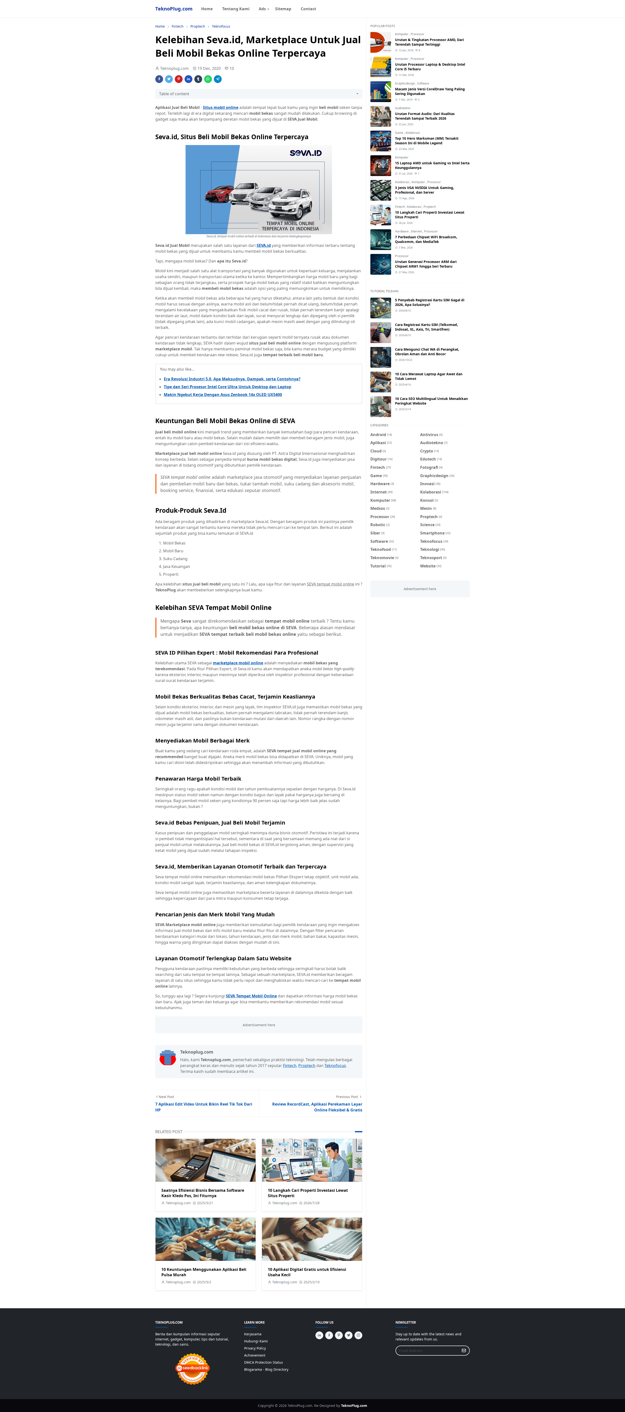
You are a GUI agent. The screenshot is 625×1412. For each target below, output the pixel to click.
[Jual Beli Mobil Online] (259, 189)
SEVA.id (264, 245)
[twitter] (349, 1335)
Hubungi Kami (256, 1341)
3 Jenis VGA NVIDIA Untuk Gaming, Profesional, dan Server (424, 190)
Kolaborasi (413, 133)
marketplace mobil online (238, 663)
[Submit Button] (463, 1350)
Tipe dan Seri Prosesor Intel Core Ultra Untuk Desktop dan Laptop (227, 386)
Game (399, 133)
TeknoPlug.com (174, 8)
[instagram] (358, 1335)
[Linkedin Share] (188, 79)
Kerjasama (252, 1334)
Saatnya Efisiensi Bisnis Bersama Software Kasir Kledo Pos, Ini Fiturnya (202, 1193)
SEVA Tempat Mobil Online (251, 996)
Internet (417, 231)
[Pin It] (179, 79)
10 (231, 68)
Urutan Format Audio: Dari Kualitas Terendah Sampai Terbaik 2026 (425, 116)
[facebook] (329, 1335)
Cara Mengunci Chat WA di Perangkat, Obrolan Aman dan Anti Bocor (427, 351)
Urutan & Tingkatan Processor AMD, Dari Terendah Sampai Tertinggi (429, 42)
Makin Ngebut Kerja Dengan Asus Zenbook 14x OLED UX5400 (223, 394)
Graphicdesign (405, 83)
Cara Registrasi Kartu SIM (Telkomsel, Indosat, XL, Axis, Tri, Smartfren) (426, 327)
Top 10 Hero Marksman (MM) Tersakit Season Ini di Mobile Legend (426, 140)
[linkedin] (319, 1335)
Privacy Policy (255, 1348)
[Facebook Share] (159, 79)
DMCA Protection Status (263, 1362)
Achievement (254, 1355)
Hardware (402, 231)
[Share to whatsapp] (208, 79)
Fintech (289, 1065)
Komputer (402, 34)
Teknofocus (335, 1065)
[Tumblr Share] (198, 79)
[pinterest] (339, 1335)
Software (423, 83)
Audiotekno (402, 108)
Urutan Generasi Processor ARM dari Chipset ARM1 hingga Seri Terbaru (426, 264)
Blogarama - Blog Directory (266, 1369)
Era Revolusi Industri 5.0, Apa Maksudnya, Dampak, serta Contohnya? (232, 379)
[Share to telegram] (218, 79)
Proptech (306, 1065)
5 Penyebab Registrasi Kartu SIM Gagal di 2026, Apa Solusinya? (429, 302)
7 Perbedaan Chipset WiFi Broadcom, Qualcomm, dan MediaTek (426, 239)
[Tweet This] (169, 79)
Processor (417, 34)
